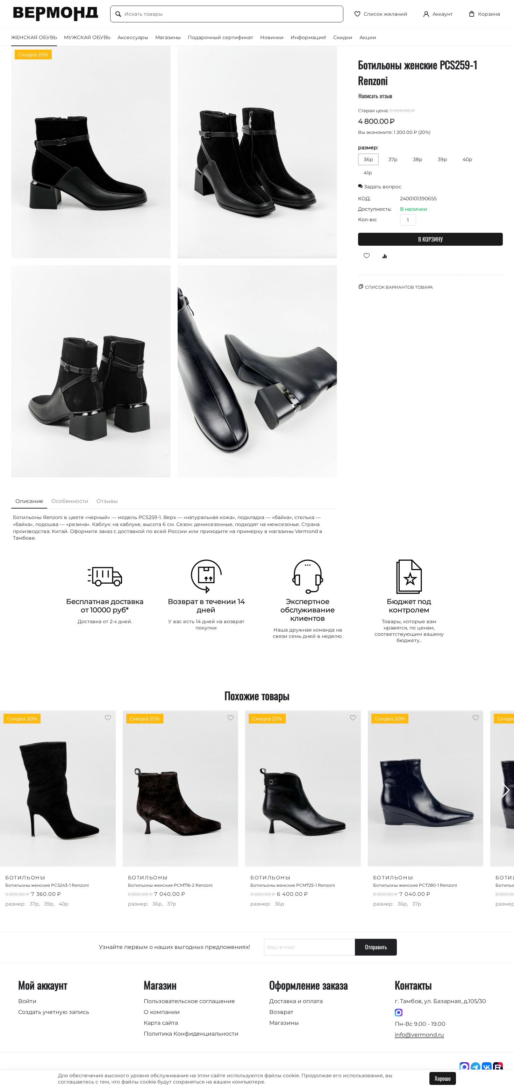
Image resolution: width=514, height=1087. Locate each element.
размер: (368, 147)
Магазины (168, 37)
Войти (27, 1001)
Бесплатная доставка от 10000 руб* (105, 605)
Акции (367, 37)
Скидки (342, 37)
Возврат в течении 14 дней (206, 605)
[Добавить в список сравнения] (382, 255)
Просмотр (94, 856)
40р (467, 159)
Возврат (281, 1012)
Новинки (272, 37)
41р (368, 173)
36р (368, 159)
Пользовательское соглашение (189, 1001)
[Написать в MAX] (398, 1012)
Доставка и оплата (296, 1001)
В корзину (430, 239)
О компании (162, 1012)
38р (417, 159)
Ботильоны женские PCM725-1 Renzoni (292, 885)
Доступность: (375, 209)
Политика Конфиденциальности (191, 1033)
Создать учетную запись (53, 1012)
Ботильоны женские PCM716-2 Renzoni (170, 885)
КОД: (364, 198)
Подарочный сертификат (220, 37)
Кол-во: (367, 219)
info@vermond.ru (419, 1034)
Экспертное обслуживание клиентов (307, 609)
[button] (506, 790)
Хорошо (443, 1078)
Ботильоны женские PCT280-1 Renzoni (415, 885)
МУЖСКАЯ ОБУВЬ (87, 37)
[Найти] (118, 14)
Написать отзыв (375, 96)
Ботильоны (25, 877)
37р (393, 159)
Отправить (376, 947)
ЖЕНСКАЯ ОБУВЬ (34, 37)
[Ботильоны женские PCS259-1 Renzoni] (91, 152)
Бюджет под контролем (409, 605)
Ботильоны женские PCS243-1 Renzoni (47, 885)
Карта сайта (161, 1023)
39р (442, 159)
